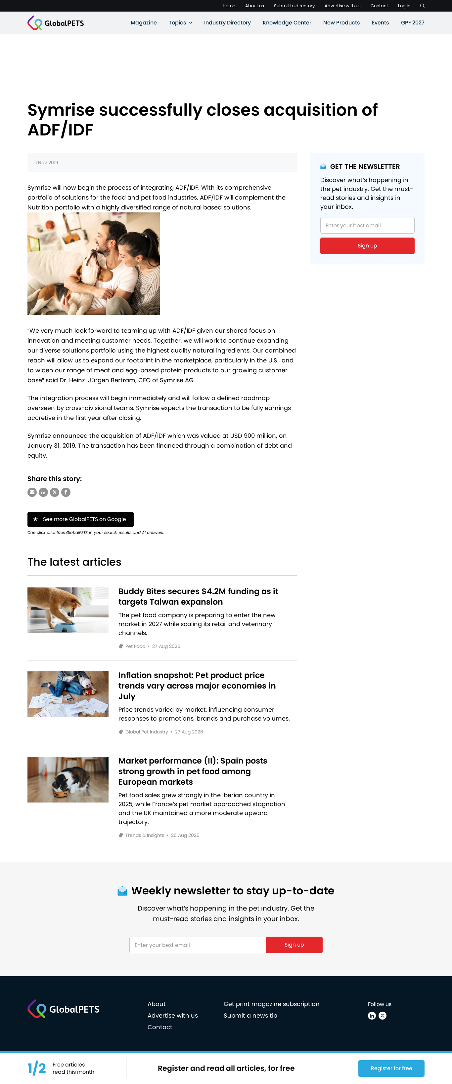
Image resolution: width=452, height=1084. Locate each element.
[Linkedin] (372, 1016)
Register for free (391, 1068)
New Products (341, 22)
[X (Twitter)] (382, 1016)
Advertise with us (343, 6)
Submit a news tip (250, 1015)
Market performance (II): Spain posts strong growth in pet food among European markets (192, 771)
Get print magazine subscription (272, 1004)
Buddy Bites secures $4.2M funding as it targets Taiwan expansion (198, 596)
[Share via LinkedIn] (43, 492)
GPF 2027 (413, 22)
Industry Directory (227, 22)
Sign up (367, 245)
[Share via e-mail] (32, 492)
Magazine (144, 22)
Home (229, 6)
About (157, 1004)
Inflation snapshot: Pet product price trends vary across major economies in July (197, 686)
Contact (379, 6)
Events (380, 22)
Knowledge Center (287, 22)
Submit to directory (294, 6)
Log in (404, 6)
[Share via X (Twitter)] (54, 492)
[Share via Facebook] (65, 492)
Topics (177, 22)
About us (254, 6)
